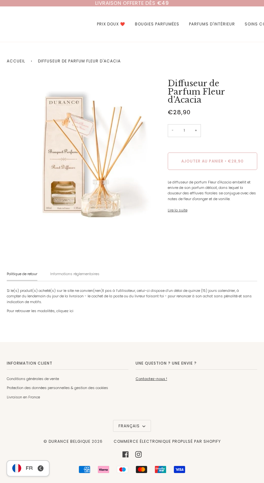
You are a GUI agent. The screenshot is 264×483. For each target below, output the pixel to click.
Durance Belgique (69, 441)
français (129, 426)
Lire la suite (177, 210)
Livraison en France (23, 397)
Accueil (16, 61)
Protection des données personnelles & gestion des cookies (57, 387)
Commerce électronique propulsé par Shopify (167, 441)
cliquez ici (64, 311)
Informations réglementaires (74, 274)
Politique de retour (22, 274)
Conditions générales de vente (33, 378)
